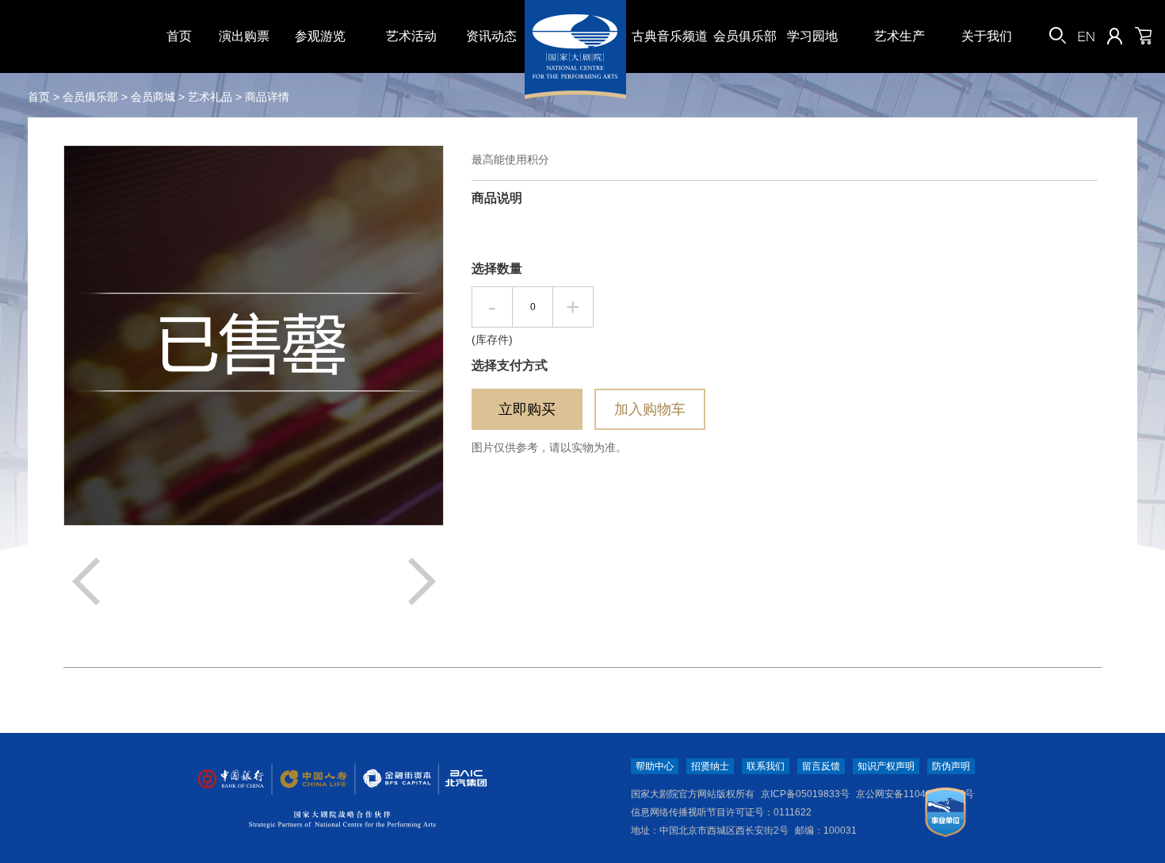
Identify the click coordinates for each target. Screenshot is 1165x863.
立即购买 (527, 409)
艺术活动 (411, 36)
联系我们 (766, 766)
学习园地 (812, 36)
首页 (179, 36)
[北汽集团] (460, 779)
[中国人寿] (306, 779)
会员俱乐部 (745, 36)
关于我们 (986, 36)
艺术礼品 (210, 96)
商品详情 (267, 96)
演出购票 (244, 36)
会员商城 (153, 96)
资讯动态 (491, 36)
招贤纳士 (710, 766)
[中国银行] (226, 779)
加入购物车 (650, 409)
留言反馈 (821, 766)
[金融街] (389, 779)
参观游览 (320, 36)
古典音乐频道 (670, 36)
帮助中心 (655, 766)
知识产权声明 (886, 766)
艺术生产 (899, 36)
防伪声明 (951, 766)
